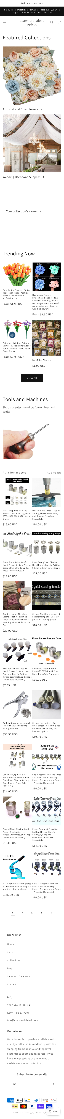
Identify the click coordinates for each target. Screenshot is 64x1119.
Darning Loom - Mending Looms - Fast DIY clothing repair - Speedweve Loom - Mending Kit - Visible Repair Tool (16, 619)
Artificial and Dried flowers (20, 109)
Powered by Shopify (43, 1113)
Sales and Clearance (18, 976)
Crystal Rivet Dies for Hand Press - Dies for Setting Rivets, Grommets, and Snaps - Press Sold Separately (17, 833)
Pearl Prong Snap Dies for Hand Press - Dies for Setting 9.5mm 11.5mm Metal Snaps (46, 565)
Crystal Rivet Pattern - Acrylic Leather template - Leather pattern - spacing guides (46, 617)
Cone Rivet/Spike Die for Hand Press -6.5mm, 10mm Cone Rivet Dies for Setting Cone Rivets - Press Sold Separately (16, 780)
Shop (10, 952)
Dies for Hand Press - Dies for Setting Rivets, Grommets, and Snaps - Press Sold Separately (46, 514)
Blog (9, 968)
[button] (4, 22)
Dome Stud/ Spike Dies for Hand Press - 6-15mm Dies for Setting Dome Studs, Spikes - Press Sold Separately (17, 566)
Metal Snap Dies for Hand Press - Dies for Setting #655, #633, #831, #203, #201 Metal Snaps (16, 514)
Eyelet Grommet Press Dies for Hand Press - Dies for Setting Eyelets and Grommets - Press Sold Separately (45, 834)
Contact (11, 984)
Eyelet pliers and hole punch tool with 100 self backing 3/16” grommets (16, 726)
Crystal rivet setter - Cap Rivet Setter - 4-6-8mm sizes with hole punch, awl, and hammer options (46, 727)
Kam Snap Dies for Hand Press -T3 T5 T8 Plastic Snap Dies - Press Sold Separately (46, 671)
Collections (13, 960)
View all (32, 378)
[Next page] (51, 913)
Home (10, 944)
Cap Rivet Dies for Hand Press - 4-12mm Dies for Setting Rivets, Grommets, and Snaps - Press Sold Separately (46, 778)
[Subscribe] (53, 1084)
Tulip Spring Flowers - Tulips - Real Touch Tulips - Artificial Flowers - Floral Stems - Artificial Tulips (17, 294)
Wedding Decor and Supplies (22, 177)
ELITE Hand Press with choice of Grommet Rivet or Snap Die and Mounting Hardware (17, 886)
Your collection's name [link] (21, 211)
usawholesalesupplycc (27, 1113)
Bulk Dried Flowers (41, 360)
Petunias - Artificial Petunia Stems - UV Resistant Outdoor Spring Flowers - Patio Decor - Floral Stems (17, 347)
